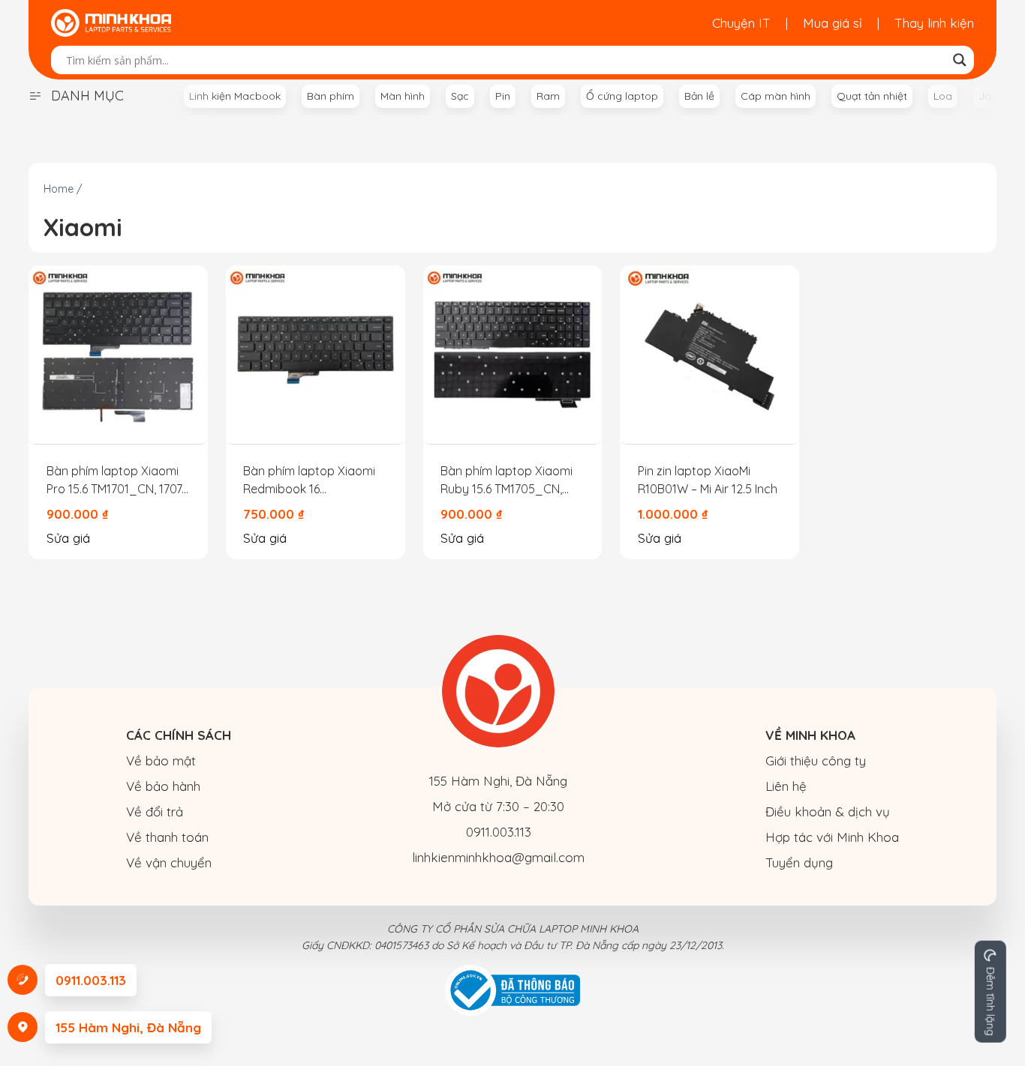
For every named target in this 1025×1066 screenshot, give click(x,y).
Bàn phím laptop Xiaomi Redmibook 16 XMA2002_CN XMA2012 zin (309, 480)
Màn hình (402, 96)
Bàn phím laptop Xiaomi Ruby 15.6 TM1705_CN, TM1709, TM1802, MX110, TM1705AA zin (506, 480)
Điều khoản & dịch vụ (827, 811)
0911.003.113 (498, 832)
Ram (548, 96)
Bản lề (699, 96)
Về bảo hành (163, 786)
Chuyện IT (741, 23)
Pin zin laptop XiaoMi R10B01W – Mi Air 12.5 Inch (707, 479)
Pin (502, 96)
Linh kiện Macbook (235, 96)
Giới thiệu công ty (815, 760)
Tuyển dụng (799, 862)
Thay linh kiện (934, 23)
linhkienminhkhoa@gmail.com (498, 857)
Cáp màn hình (775, 96)
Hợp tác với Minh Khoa (832, 837)
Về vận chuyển (169, 862)
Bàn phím (330, 96)
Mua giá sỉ (832, 23)
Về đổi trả (154, 811)
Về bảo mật (161, 760)
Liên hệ (786, 786)
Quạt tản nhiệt (872, 96)
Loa (942, 96)
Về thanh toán (167, 837)
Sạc (460, 96)
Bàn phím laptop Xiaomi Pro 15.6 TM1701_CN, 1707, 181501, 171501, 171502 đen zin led (117, 480)
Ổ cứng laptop (622, 96)
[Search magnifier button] (959, 59)
